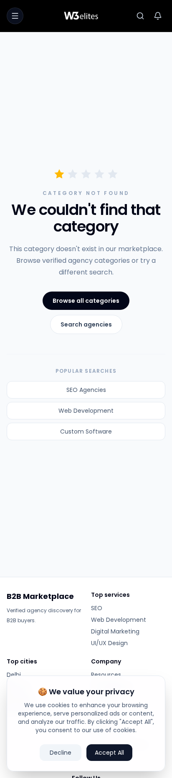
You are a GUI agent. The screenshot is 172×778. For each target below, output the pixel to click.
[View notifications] (157, 15)
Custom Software (86, 431)
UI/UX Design (109, 643)
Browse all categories (86, 301)
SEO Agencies (86, 390)
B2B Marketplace (40, 596)
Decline (60, 752)
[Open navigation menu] (15, 15)
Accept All (109, 752)
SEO (96, 608)
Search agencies (86, 324)
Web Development (86, 410)
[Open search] (140, 15)
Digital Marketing (115, 631)
